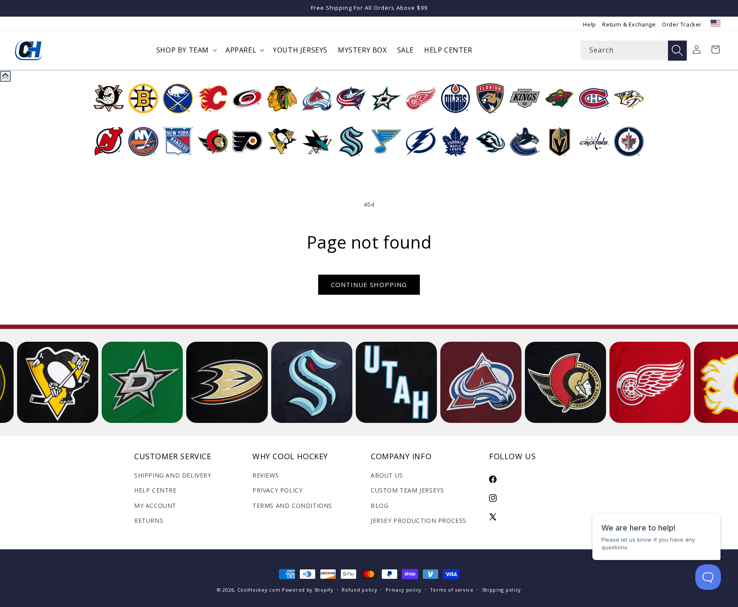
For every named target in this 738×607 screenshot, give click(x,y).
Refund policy (359, 589)
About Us (387, 475)
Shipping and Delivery (172, 475)
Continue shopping (369, 284)
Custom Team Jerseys (407, 490)
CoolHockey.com (259, 589)
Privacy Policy (277, 490)
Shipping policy (501, 589)
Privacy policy (404, 589)
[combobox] (634, 50)
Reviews (265, 475)
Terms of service (452, 589)
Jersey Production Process (418, 520)
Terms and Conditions (292, 505)
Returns (148, 520)
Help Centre (155, 490)
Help (589, 24)
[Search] (677, 51)
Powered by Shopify (308, 589)
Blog (379, 505)
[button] (185, 50)
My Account (155, 505)
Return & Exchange (629, 24)
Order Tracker (682, 24)
